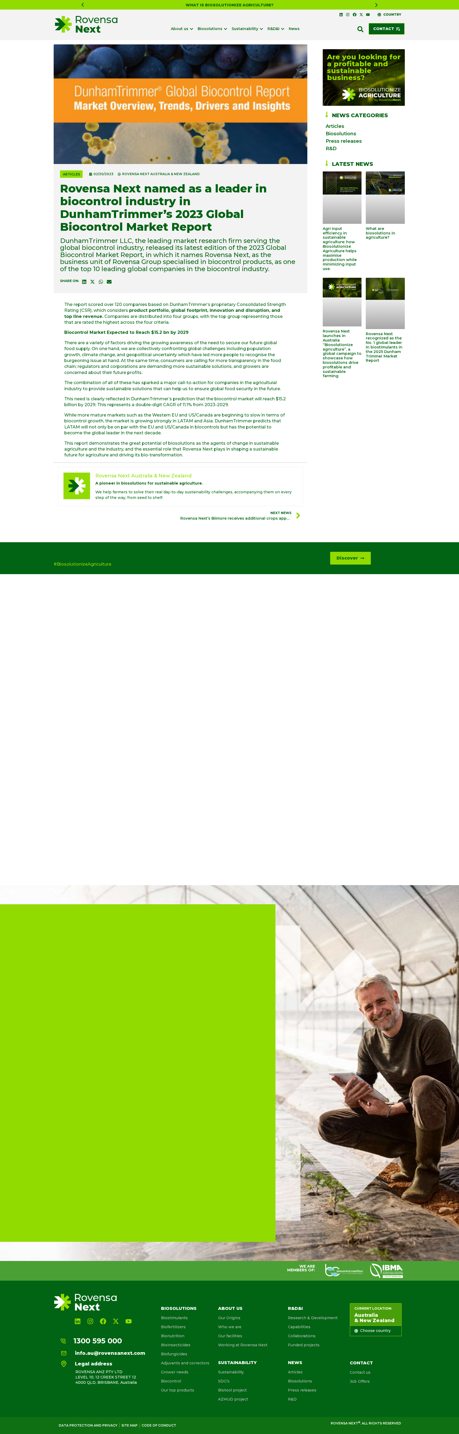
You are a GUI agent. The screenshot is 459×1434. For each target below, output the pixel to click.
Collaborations (302, 1336)
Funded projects (304, 1345)
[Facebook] (354, 15)
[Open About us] (191, 29)
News (295, 1362)
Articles (71, 174)
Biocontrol (171, 1381)
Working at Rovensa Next (242, 1345)
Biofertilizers (173, 1326)
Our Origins (229, 1317)
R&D (331, 149)
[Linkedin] (341, 15)
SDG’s (224, 1381)
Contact (361, 1362)
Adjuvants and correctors (185, 1363)
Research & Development (313, 1317)
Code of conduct (159, 1425)
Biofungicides (174, 1354)
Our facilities (230, 1336)
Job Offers (360, 1381)
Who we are (229, 1326)
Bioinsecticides (175, 1345)
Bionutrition (172, 1336)
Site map (129, 1425)
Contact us (360, 1372)
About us (230, 1308)
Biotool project (232, 1390)
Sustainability (237, 1362)
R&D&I (295, 1308)
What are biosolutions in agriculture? (380, 233)
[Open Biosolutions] (225, 29)
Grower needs (174, 1372)
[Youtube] (368, 15)
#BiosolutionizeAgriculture (82, 564)
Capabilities (299, 1326)
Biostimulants (174, 1317)
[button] (82, 4)
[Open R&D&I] (282, 29)
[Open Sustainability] (261, 29)
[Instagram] (348, 15)
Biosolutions (341, 134)
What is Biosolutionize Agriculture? (230, 5)
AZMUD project (233, 1399)
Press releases (344, 141)
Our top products (177, 1390)
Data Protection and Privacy (88, 1425)
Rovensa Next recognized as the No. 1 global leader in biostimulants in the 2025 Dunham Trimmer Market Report (384, 347)
